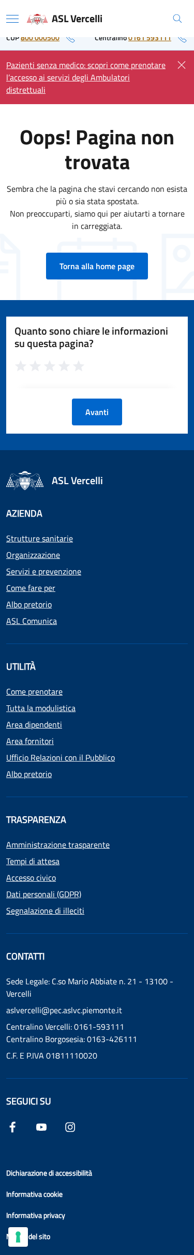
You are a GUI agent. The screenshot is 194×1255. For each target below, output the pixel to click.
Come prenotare (34, 691)
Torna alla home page (97, 266)
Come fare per (30, 588)
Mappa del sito (28, 1236)
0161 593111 (149, 37)
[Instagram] (70, 1126)
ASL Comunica (31, 621)
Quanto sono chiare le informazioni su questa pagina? (91, 337)
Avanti (97, 412)
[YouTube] (41, 1126)
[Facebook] (12, 1126)
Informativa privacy (35, 1215)
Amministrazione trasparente (58, 844)
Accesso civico (31, 877)
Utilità (21, 666)
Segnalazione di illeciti (45, 910)
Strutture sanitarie (39, 538)
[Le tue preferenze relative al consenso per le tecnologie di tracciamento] (18, 1237)
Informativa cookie (34, 1193)
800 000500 (40, 37)
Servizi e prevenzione (43, 571)
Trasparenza (36, 820)
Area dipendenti (34, 724)
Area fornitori (30, 741)
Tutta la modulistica (41, 708)
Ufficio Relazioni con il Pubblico (60, 757)
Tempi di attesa (32, 861)
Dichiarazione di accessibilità (49, 1172)
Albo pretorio (29, 604)
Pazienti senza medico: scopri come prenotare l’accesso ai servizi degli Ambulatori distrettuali (86, 77)
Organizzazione (33, 555)
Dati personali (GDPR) (43, 894)
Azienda (24, 513)
